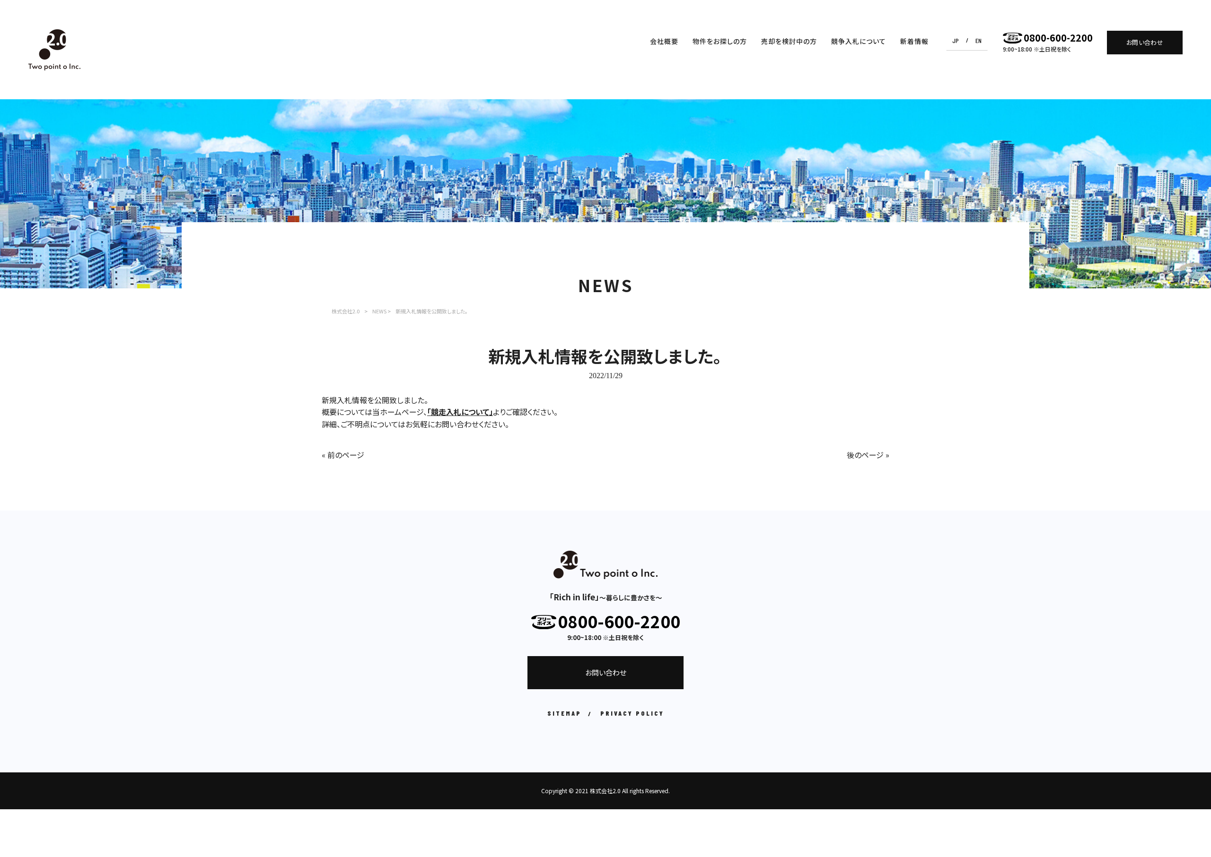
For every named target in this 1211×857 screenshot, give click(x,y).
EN (978, 40)
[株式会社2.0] (54, 49)
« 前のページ (343, 454)
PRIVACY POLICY (632, 713)
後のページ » (868, 454)
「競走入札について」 (460, 411)
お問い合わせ (1144, 42)
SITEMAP (564, 713)
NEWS (379, 311)
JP (955, 40)
